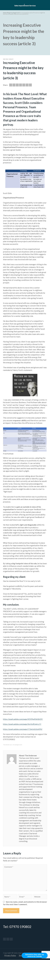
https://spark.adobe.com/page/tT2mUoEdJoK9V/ (22, 729)
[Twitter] (13, 85)
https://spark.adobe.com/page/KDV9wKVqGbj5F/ (23, 719)
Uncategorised (17, 744)
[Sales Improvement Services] (25, 5)
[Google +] (20, 85)
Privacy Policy (10, 955)
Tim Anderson (7, 744)
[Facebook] (17, 85)
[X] (7, 939)
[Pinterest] (23, 85)
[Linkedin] (30, 85)
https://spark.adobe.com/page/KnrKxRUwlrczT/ (22, 724)
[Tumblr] (27, 85)
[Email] (10, 85)
